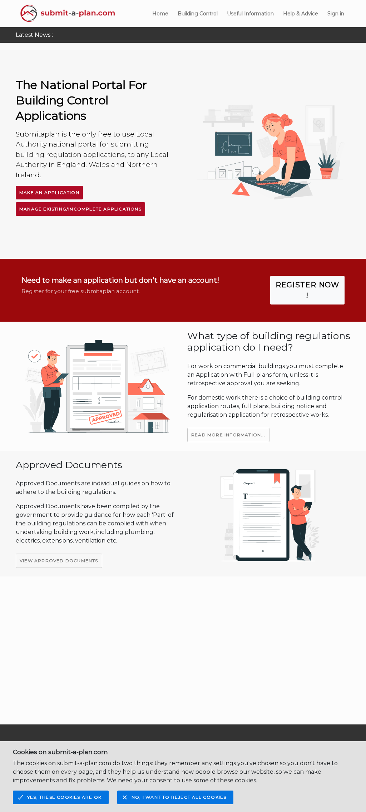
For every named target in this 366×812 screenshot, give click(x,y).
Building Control (198, 13)
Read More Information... (228, 434)
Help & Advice (300, 13)
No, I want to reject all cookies (179, 797)
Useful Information (250, 13)
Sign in (335, 13)
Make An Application (49, 192)
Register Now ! (307, 290)
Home (160, 13)
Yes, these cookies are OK (64, 797)
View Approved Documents (59, 560)
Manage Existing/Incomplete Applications (80, 209)
